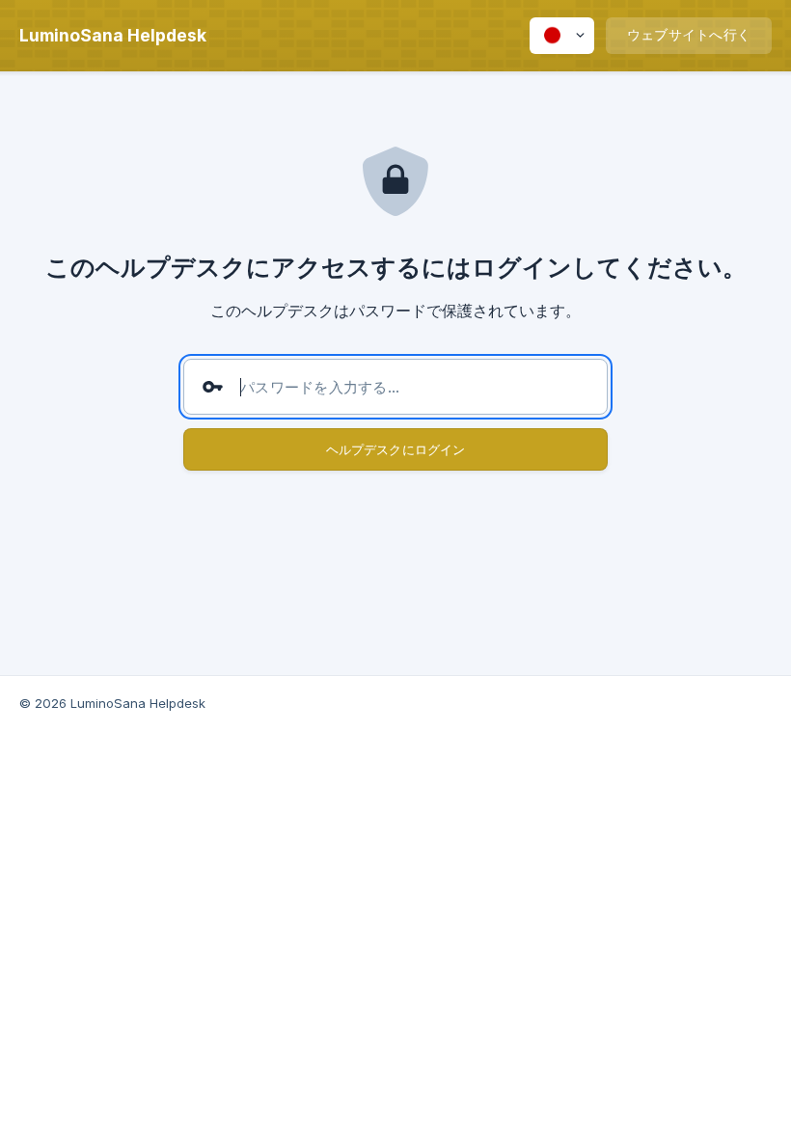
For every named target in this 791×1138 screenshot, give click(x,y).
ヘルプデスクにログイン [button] (396, 449)
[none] (112, 35)
